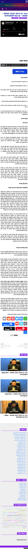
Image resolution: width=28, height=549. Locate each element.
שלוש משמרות (24, 526)
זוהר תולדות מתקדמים (21, 455)
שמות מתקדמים (15, 18)
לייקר (13, 518)
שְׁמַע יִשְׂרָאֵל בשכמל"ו (19, 526)
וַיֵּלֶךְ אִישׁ (12, 335)
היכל (7, 512)
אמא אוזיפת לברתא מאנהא (8, 508)
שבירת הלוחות (11, 525)
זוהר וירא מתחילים (22, 447)
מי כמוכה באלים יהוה (13, 520)
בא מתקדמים (23, 490)
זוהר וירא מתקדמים (21, 449)
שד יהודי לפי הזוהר (6, 525)
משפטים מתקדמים (21, 499)
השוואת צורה (21, 514)
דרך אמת (13, 512)
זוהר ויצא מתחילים (22, 457)
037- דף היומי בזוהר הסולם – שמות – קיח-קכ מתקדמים (15, 416)
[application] (14, 65)
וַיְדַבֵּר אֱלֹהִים (12, 514)
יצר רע (17, 517)
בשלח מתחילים (22, 492)
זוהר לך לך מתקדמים (21, 446)
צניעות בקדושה (19, 525)
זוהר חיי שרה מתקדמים (21, 452)
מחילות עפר (23, 520)
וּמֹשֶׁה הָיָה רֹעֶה (22, 515)
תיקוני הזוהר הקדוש (6, 526)
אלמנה (14, 508)
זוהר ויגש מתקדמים (21, 470)
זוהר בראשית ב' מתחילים (20, 438)
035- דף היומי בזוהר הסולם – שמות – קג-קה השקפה (22, 346)
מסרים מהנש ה (5, 520)
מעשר (21, 522)
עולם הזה (23, 523)
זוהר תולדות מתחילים (21, 453)
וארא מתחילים (23, 486)
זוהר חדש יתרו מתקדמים (13, 515)
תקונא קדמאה (24, 528)
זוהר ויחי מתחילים (22, 472)
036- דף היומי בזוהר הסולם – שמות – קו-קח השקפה (6, 346)
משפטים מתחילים (22, 498)
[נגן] (25, 65)
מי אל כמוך (19, 520)
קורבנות (15, 525)
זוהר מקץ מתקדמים (21, 467)
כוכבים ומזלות (10, 517)
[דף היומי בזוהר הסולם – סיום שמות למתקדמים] (14, 385)
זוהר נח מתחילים (22, 441)
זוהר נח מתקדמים (22, 443)
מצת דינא (18, 522)
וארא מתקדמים (22, 487)
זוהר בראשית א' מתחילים (20, 435)
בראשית (22, 510)
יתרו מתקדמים (22, 496)
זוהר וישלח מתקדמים (21, 461)
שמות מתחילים (22, 483)
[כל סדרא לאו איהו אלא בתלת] (21, 508)
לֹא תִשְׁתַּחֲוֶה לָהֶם (17, 518)
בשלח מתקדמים (22, 493)
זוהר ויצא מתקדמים (21, 458)
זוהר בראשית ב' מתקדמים (20, 440)
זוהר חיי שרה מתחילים (21, 450)
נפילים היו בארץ (8, 522)
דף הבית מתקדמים (23, 18)
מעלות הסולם (24, 522)
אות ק (16, 508)
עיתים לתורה (20, 523)
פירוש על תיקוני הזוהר (12, 523)
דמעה (15, 512)
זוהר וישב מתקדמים (21, 464)
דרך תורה (9, 512)
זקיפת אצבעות (24, 517)
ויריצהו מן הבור (7, 514)
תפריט (2, 1)
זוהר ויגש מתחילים (22, 469)
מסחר (9, 520)
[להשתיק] (6, 65)
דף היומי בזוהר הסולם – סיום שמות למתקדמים (16, 395)
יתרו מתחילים (23, 495)
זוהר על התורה (4, 515)
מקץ (16, 522)
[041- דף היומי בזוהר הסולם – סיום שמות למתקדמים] (14, 364)
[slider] (3, 65)
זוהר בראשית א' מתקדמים (20, 437)
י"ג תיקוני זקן (20, 517)
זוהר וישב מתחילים (22, 463)
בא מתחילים (23, 489)
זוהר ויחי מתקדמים (22, 473)
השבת (5, 512)
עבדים (5, 522)
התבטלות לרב (16, 514)
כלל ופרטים (21, 518)
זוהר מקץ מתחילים (22, 466)
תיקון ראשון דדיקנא (12, 526)
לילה (11, 518)
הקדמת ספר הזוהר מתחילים (20, 432)
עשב (16, 523)
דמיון (17, 512)
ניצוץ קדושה (13, 522)
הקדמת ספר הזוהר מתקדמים (19, 434)
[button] (4, 8)
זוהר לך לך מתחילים (21, 444)
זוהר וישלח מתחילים (21, 460)
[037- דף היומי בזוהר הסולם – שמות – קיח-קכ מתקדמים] (14, 407)
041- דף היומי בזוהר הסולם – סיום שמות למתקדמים (14, 373)
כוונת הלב (13, 517)
